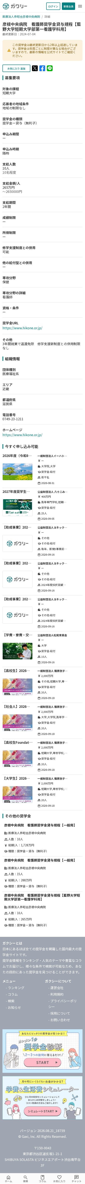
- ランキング (15, 987)
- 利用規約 (56, 994)
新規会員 (68, 6)
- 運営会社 (56, 987)
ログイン (53, 6)
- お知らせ (13, 1007)
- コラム (12, 994)
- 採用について (59, 1013)
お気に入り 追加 (16, 68)
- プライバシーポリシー (62, 1003)
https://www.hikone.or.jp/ (22, 327)
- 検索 (10, 1000)
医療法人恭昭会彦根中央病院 (21, 16)
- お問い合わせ (59, 1019)
